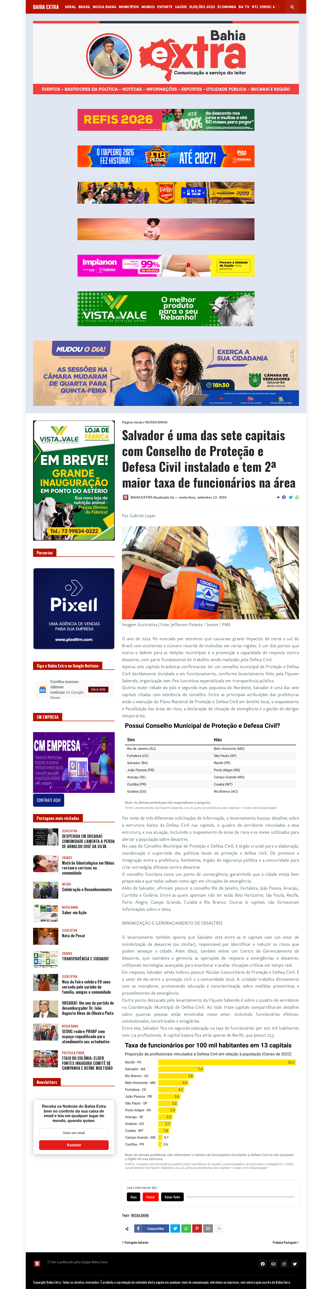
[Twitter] (291, 497)
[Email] (208, 1228)
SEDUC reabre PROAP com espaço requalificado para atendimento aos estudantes (86, 1032)
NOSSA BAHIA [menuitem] (104, 6)
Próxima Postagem (285, 1242)
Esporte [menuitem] (165, 6)
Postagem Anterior (136, 1242)
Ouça (134, 1196)
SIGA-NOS (98, 685)
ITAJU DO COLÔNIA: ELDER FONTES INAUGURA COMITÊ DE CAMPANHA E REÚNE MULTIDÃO (87, 1059)
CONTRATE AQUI (49, 796)
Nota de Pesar (73, 932)
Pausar (150, 1196)
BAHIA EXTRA (46, 6)
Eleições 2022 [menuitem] (202, 6)
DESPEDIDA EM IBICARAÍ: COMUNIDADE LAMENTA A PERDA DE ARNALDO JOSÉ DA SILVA (88, 837)
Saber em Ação (74, 909)
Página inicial (132, 422)
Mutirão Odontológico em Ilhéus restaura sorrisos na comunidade (88, 864)
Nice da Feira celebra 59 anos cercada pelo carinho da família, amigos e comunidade (86, 983)
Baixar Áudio (172, 1196)
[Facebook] (284, 497)
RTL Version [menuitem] (263, 6)
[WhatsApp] (297, 497)
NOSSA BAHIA (156, 422)
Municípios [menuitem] (129, 6)
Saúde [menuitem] (181, 6)
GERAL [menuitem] (70, 6)
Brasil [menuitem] (84, 6)
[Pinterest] (197, 1228)
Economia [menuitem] (227, 6)
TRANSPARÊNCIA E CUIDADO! (85, 955)
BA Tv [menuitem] (244, 6)
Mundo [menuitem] (148, 6)
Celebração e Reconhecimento (87, 885)
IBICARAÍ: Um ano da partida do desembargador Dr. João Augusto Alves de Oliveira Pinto (88, 1004)
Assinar (74, 1141)
